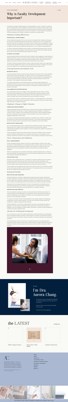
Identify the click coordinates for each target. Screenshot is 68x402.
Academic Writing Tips (51, 345)
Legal (52, 400)
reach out (49, 310)
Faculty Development (12, 10)
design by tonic (46, 400)
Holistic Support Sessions (14, 345)
